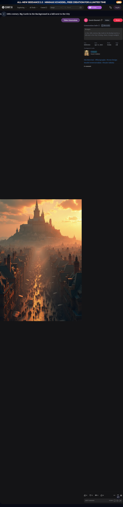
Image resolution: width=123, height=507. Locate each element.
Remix (118, 20)
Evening (100, 35)
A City (87, 33)
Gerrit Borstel (94, 20)
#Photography (100, 60)
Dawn (105, 35)
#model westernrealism (92, 63)
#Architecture (89, 60)
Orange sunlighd (113, 35)
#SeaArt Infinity (108, 63)
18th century (93, 33)
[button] (80, 7)
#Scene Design (112, 60)
